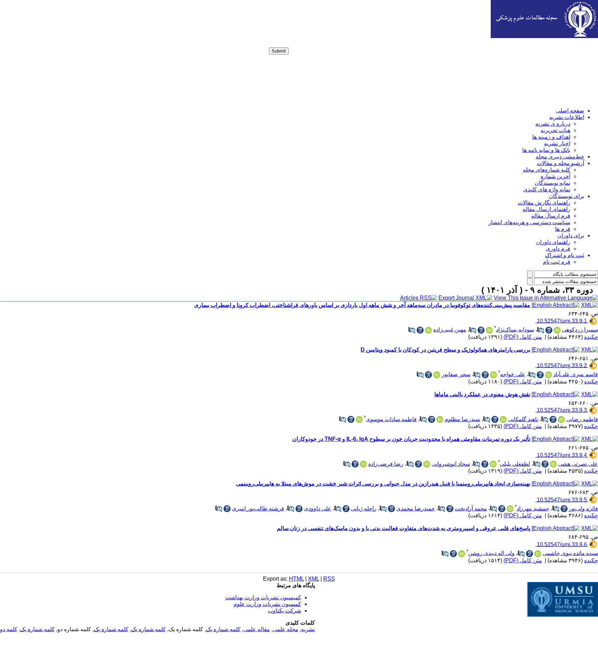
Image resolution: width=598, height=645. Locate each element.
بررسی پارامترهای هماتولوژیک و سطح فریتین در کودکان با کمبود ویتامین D (445, 350)
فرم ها (562, 229)
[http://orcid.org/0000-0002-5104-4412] (436, 374)
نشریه (308, 629)
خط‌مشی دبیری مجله (560, 157)
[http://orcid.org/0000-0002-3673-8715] (428, 330)
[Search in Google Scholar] (548, 330)
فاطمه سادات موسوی (391, 419)
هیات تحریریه (555, 130)
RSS (329, 579)
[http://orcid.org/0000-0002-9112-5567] (548, 374)
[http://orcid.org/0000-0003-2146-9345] (493, 374)
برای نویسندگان (566, 196)
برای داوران (571, 235)
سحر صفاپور (456, 374)
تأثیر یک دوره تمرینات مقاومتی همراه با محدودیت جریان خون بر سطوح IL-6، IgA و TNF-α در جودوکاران (411, 439)
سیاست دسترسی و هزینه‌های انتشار (529, 222)
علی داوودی (317, 508)
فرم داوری (558, 249)
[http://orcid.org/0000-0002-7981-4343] (493, 464)
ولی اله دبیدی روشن (491, 553)
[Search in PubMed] (540, 330)
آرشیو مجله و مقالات (560, 163)
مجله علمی (285, 629)
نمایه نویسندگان (552, 183)
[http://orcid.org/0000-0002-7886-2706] (561, 419)
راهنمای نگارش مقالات (544, 203)
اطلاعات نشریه (566, 117)
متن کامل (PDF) (523, 337)
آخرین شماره (555, 176)
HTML (296, 579)
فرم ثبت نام (556, 262)
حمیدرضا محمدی (415, 508)
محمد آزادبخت (471, 508)
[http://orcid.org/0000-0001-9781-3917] (439, 419)
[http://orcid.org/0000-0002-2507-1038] (359, 419)
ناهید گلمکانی (523, 419)
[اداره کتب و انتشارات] (544, 36)
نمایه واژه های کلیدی (546, 189)
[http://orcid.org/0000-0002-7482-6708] (426, 464)
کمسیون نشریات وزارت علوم (267, 604)
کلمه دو (8, 629)
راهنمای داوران (553, 242)
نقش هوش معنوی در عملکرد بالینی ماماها (482, 394)
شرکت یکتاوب (284, 611)
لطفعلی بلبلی (515, 464)
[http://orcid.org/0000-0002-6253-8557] (553, 464)
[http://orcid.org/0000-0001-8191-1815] (557, 330)
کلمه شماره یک (223, 629)
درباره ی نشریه (552, 124)
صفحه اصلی (570, 110)
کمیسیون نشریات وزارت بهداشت (263, 597)
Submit (279, 51)
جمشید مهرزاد (533, 508)
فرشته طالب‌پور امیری (258, 508)
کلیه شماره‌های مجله (546, 170)
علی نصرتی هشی (578, 464)
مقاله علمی (256, 629)
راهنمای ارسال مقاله (546, 209)
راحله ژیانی (364, 508)
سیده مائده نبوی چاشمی (570, 553)
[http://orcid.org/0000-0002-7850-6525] (489, 330)
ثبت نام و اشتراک (564, 255)
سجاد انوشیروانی (451, 464)
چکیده (591, 337)
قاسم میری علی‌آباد (575, 374)
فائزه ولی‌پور (583, 508)
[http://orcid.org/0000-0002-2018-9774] (503, 419)
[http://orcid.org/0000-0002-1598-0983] (537, 553)
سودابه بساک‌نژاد (515, 330)
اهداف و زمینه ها (551, 137)
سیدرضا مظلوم (462, 419)
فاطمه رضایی (582, 419)
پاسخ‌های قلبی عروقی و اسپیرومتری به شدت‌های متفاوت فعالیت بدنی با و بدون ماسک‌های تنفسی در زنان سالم (403, 528)
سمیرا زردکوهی (580, 330)
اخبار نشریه (557, 143)
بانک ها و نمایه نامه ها (546, 150)
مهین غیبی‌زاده (449, 330)
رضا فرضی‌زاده (386, 464)
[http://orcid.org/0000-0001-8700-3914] (510, 508)
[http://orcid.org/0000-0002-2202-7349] (461, 553)
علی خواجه (512, 374)
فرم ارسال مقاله (550, 216)
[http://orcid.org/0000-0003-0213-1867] (363, 464)
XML (313, 579)
